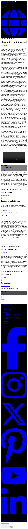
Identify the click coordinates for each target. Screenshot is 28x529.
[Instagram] (14, 400)
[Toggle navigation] (15, 1)
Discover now (4, 252)
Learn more (3, 218)
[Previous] (3, 525)
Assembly (3, 3)
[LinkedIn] (14, 518)
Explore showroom (5, 195)
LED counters (4, 5)
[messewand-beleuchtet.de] (8, 1)
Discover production (5, 286)
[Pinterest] (14, 463)
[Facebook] (14, 369)
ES (5, 37)
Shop (2, 7)
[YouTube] (14, 487)
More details (3, 170)
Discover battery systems (6, 210)
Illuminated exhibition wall (7, 2)
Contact (2, 9)
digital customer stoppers (8, 147)
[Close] (10, 527)
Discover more (4, 45)
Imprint (20, 520)
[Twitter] (14, 427)
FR (6, 37)
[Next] (7, 525)
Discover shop (4, 277)
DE (1, 37)
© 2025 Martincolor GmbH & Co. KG (9, 520)
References (3, 6)
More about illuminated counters (8, 244)
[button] (14, 36)
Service (2, 299)
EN (3, 37)
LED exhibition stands (14, 58)
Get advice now (4, 294)
